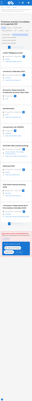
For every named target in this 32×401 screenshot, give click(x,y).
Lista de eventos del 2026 (9, 37)
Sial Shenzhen (8, 109)
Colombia (8, 214)
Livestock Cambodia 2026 (14, 71)
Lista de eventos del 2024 (9, 43)
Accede (19, 252)
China (7, 115)
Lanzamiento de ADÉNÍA (13, 127)
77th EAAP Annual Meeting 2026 (14, 186)
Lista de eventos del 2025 (9, 40)
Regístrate (9, 252)
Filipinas (7, 59)
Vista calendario (6, 34)
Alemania (8, 193)
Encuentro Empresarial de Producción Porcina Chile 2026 (16, 91)
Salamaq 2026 (9, 166)
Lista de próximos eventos (20, 34)
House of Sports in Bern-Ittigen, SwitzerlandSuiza (14, 153)
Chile (6, 98)
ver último (6, 239)
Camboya (8, 78)
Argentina (8, 133)
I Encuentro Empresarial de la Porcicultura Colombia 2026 (15, 207)
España (7, 172)
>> (22, 47)
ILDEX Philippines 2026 (12, 53)
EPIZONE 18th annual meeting (15, 146)
